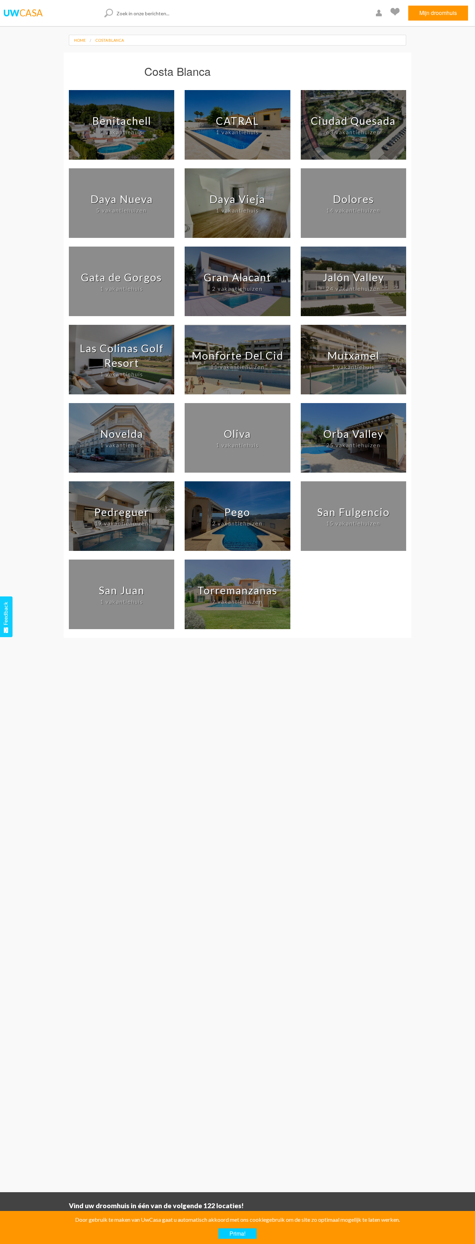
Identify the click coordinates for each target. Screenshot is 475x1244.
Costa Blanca (109, 40)
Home (80, 40)
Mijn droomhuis (438, 13)
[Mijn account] (380, 13)
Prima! (237, 1233)
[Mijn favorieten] (396, 13)
